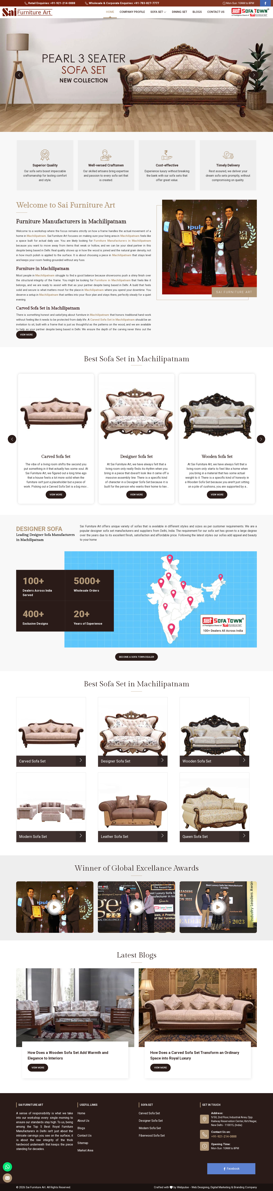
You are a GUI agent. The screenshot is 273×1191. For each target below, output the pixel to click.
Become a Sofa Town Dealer (136, 656)
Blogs (197, 12)
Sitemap (82, 1143)
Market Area (85, 1150)
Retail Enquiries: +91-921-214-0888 (51, 3)
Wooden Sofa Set (217, 456)
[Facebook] (265, 3)
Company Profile (132, 12)
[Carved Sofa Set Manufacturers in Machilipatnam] (56, 410)
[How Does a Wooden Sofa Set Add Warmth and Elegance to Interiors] (75, 1007)
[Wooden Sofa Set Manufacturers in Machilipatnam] (218, 410)
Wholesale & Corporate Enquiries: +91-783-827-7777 (123, 3)
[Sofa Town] (250, 12)
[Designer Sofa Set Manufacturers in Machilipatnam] (137, 410)
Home (110, 12)
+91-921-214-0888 (223, 1136)
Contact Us (215, 12)
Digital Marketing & (222, 1187)
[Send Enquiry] (7, 1178)
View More (26, 334)
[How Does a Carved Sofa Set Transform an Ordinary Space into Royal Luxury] (198, 1007)
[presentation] (19, 75)
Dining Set (179, 12)
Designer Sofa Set (136, 456)
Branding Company (245, 1187)
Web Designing (200, 1187)
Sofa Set (156, 12)
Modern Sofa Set (150, 1128)
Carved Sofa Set (55, 456)
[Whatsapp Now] (7, 1166)
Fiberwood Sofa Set (152, 1135)
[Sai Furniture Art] (27, 12)
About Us (83, 1120)
